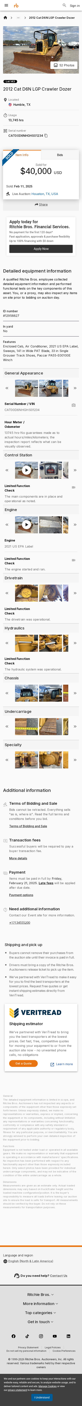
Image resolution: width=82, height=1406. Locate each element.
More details (18, 858)
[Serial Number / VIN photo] (73, 405)
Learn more (64, 1064)
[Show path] (18, 17)
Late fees (46, 883)
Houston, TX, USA (44, 194)
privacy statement (17, 1390)
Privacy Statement (28, 1347)
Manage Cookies (48, 1386)
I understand (42, 1397)
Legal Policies (53, 1347)
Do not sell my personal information (26, 1351)
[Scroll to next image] (75, 388)
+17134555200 (19, 923)
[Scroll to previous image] (7, 388)
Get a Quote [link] (23, 1063)
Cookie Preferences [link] (64, 1351)
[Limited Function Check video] (73, 487)
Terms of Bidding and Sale (28, 826)
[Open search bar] (64, 5)
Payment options (21, 895)
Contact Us (59, 1276)
